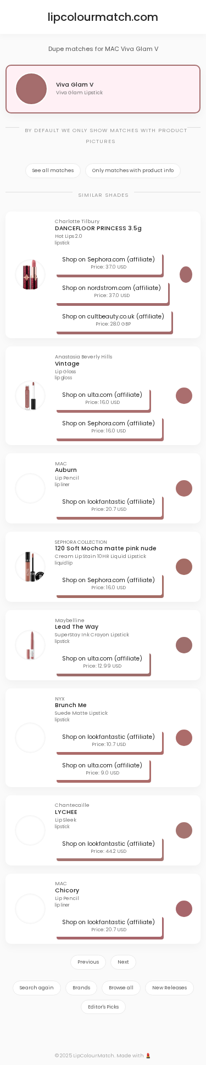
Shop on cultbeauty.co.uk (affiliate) (113, 316)
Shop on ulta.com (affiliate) (102, 395)
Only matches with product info (133, 170)
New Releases (169, 987)
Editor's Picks (103, 1007)
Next (123, 962)
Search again (37, 987)
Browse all (121, 987)
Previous (88, 962)
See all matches (53, 170)
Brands (81, 987)
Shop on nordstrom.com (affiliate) (111, 288)
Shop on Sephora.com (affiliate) (108, 259)
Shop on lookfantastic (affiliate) (108, 502)
